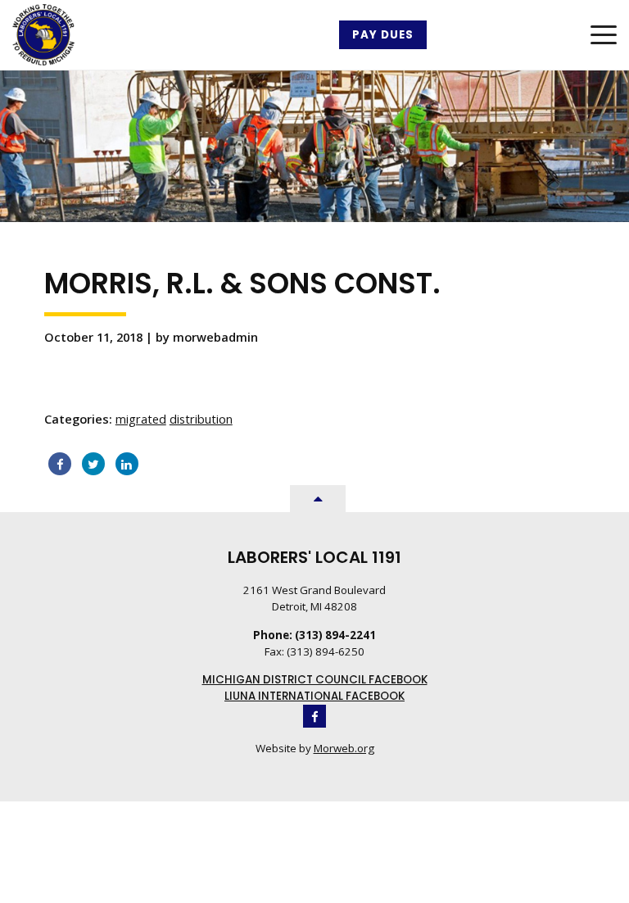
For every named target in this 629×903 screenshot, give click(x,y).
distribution (201, 419)
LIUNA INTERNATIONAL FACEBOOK (314, 696)
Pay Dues (383, 35)
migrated (140, 419)
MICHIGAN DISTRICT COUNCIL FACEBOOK (315, 679)
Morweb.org (344, 748)
